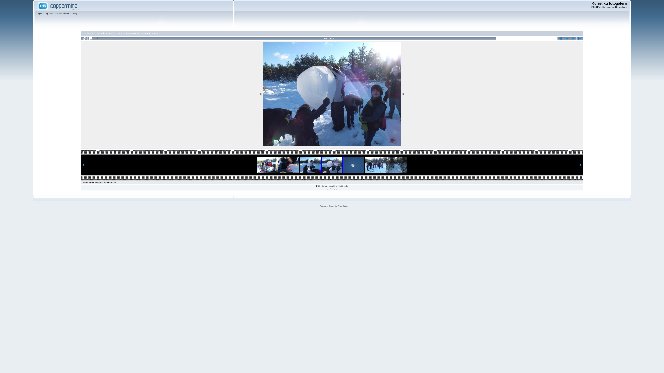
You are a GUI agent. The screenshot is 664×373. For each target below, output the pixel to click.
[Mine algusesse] (560, 38)
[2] (330, 189)
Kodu (87, 33)
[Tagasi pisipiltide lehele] (84, 38)
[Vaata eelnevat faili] (567, 38)
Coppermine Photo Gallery (338, 206)
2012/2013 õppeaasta (102, 33)
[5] (336, 189)
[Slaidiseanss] (97, 38)
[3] (332, 189)
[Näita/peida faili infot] (90, 38)
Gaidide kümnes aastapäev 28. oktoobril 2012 (136, 33)
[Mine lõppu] (580, 38)
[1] (327, 189)
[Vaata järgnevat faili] (573, 38)
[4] (334, 189)
